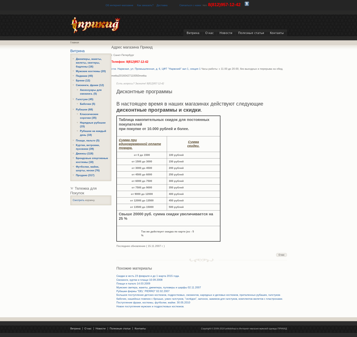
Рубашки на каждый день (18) (93, 133)
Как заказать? (145, 5)
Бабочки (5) (87, 104)
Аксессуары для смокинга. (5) (91, 92)
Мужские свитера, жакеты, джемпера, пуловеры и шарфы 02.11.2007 (158, 287)
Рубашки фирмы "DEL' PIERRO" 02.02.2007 (143, 291)
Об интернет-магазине (119, 5)
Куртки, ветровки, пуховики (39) (88, 147)
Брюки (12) (83, 80)
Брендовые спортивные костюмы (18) (92, 160)
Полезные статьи (251, 33)
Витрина (193, 33)
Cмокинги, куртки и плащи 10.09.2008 (139, 279)
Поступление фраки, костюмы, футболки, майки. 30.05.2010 (153, 302)
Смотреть (78, 200)
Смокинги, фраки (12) (90, 85)
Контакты (277, 33)
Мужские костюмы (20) (91, 71)
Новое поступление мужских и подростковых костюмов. (150, 306)
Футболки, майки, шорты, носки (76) (88, 168)
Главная (74, 42)
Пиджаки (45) (84, 75)
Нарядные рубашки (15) (93, 124)
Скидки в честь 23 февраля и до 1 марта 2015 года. (148, 276)
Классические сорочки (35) (89, 116)
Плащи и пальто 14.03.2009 (133, 283)
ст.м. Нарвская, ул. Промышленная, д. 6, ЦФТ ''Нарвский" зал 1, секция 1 (156, 68)
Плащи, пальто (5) (87, 140)
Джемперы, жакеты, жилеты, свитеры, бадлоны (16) (89, 63)
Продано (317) (85, 175)
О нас (209, 33)
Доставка (162, 5)
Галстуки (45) (84, 99)
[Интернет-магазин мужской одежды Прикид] (102, 32)
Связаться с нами (190, 5)
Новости (226, 33)
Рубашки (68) (84, 109)
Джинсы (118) (84, 153)
